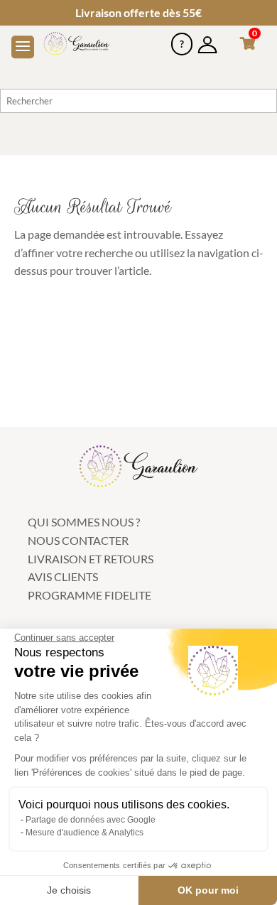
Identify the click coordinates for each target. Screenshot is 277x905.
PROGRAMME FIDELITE (89, 595)
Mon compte (207, 38)
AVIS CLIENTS (63, 576)
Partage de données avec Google (91, 820)
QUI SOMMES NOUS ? (84, 522)
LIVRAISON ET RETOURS (90, 558)
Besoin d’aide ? (182, 38)
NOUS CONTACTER (78, 540)
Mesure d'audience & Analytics (84, 833)
